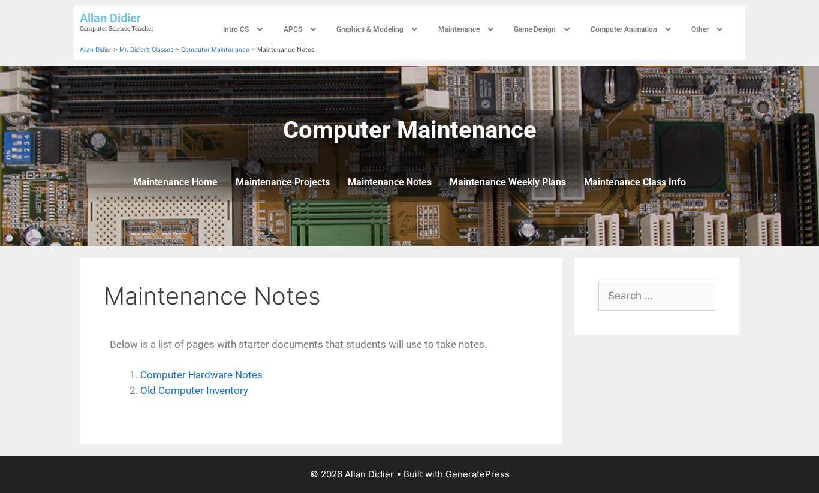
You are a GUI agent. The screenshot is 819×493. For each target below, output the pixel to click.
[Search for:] (656, 296)
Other (700, 29)
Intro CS (236, 29)
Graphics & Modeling (370, 29)
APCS (293, 29)
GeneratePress (477, 474)
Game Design (535, 29)
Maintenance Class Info (635, 182)
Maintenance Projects (283, 182)
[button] (244, 29)
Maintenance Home (175, 182)
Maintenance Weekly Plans (508, 182)
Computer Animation (624, 29)
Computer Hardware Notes (201, 375)
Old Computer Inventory (194, 390)
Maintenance (459, 29)
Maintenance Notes (390, 182)
